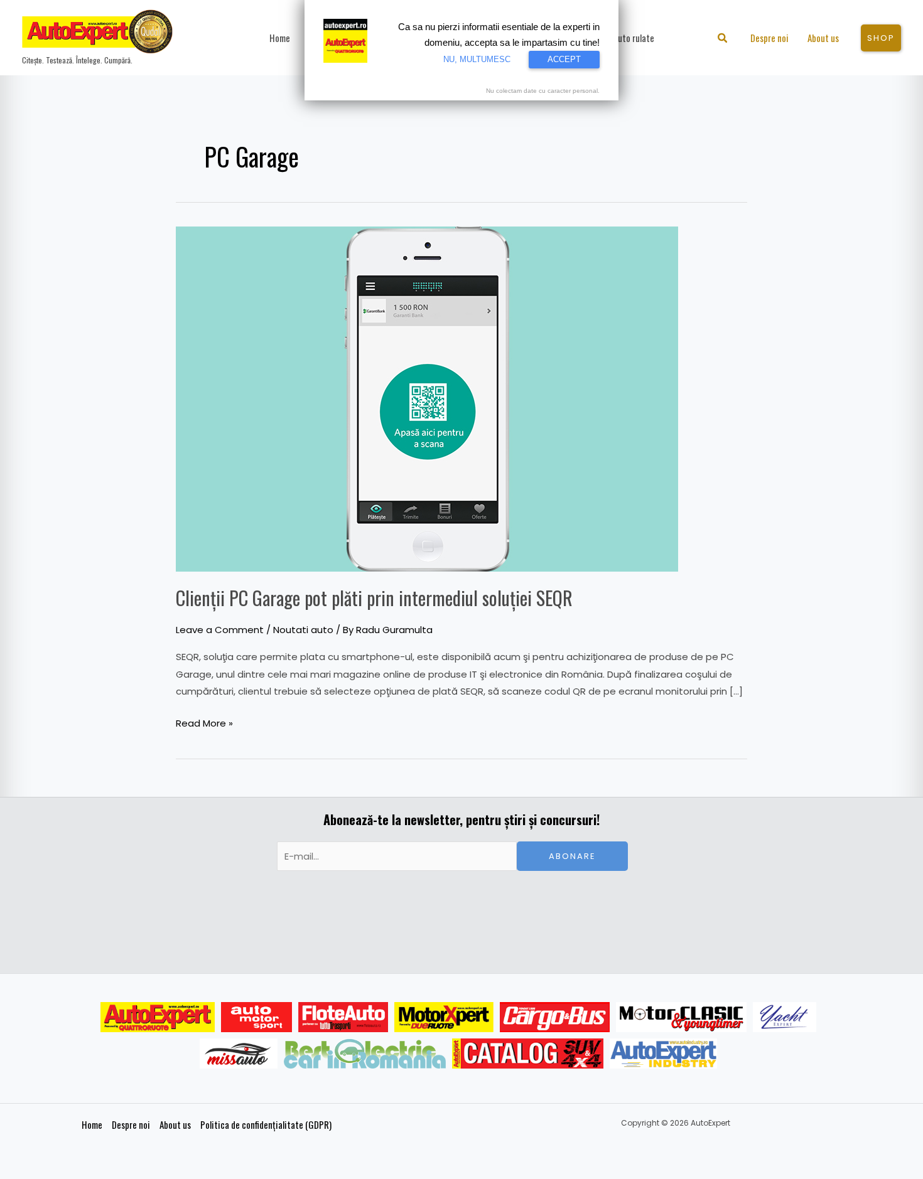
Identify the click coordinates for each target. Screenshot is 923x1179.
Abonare (572, 856)
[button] (723, 39)
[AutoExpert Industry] (663, 1053)
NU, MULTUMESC (476, 59)
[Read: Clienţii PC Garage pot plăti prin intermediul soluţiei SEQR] (427, 398)
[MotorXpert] (444, 1017)
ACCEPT (564, 59)
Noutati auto (303, 629)
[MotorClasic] (681, 1017)
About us (175, 1124)
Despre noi (131, 1124)
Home (92, 1124)
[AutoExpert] (157, 1017)
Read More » (204, 722)
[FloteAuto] (343, 1017)
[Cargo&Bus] (555, 1017)
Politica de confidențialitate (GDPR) (266, 1124)
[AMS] (257, 1017)
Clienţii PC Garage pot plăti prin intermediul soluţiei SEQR (374, 598)
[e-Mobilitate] (365, 1053)
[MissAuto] (239, 1053)
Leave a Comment (220, 629)
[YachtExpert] (784, 1017)
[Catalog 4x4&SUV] (527, 1053)
